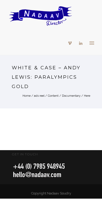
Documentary (71, 95)
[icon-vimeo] (71, 43)
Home (26, 95)
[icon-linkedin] (80, 43)
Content (53, 95)
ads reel (39, 95)
